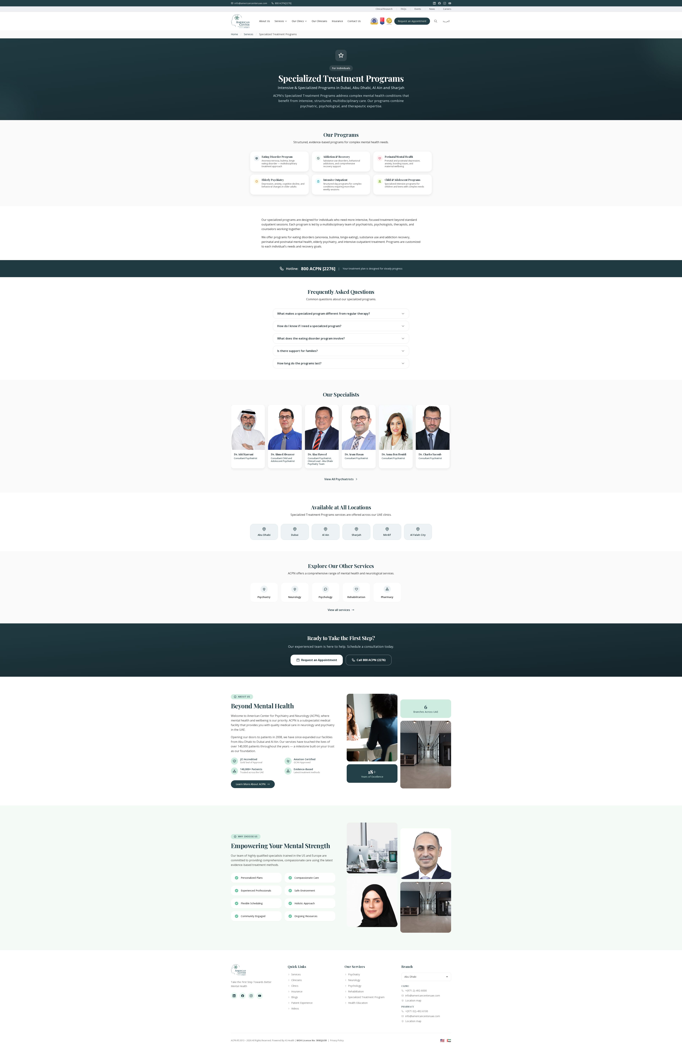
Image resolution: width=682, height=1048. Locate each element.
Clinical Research (384, 8)
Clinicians (296, 980)
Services (279, 21)
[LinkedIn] (434, 3)
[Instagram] (444, 3)
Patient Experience (302, 1002)
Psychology (354, 985)
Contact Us (354, 21)
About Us (264, 21)
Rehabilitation (356, 991)
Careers (447, 8)
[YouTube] (449, 3)
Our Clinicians (319, 21)
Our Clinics (298, 21)
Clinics (294, 985)
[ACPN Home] (238, 971)
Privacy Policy (337, 1040)
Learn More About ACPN (251, 784)
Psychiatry (354, 974)
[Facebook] (439, 3)
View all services (339, 610)
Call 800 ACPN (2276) (371, 660)
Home (234, 34)
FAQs (403, 8)
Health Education (358, 1002)
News (432, 8)
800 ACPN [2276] (318, 268)
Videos (295, 1008)
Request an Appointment (412, 21)
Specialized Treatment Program (366, 997)
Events (418, 8)
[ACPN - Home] (240, 21)
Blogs (294, 997)
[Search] (435, 21)
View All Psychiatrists (339, 479)
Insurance (337, 21)
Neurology (354, 980)
